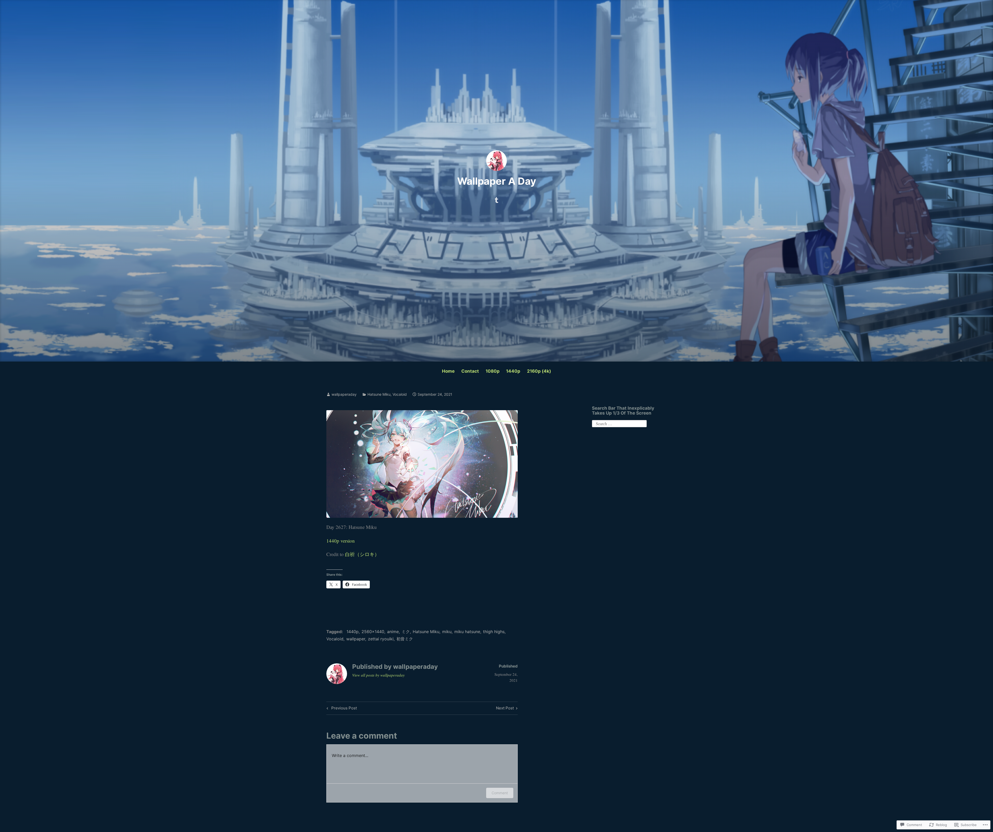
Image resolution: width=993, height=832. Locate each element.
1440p (513, 371)
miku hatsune (467, 631)
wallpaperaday (344, 394)
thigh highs (494, 631)
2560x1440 (373, 631)
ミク (406, 631)
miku (447, 631)
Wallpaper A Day (496, 181)
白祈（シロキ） (362, 554)
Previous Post (341, 709)
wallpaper (355, 638)
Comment (500, 793)
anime (393, 631)
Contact (470, 371)
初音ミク (404, 638)
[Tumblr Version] (496, 199)
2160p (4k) (539, 371)
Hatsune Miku (378, 394)
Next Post (505, 709)
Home (448, 371)
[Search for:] (619, 422)
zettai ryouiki (381, 638)
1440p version (340, 540)
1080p (493, 371)
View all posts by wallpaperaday (378, 675)
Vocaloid (400, 394)
